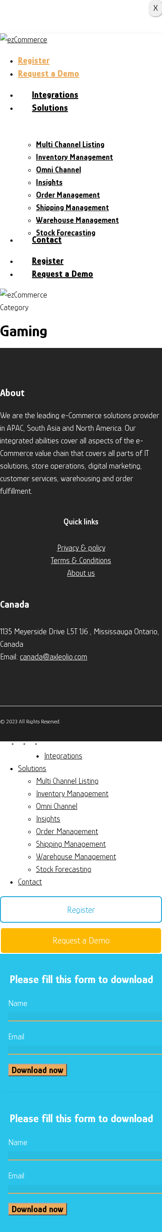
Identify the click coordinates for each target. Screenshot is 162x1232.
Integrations (63, 755)
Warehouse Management (76, 856)
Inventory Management (72, 793)
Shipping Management (71, 843)
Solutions (32, 768)
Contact (30, 881)
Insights (48, 818)
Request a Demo (81, 940)
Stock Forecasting (63, 869)
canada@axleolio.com (53, 656)
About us (81, 573)
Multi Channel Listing (67, 780)
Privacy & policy (81, 547)
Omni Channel (56, 806)
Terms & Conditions (81, 560)
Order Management (67, 831)
